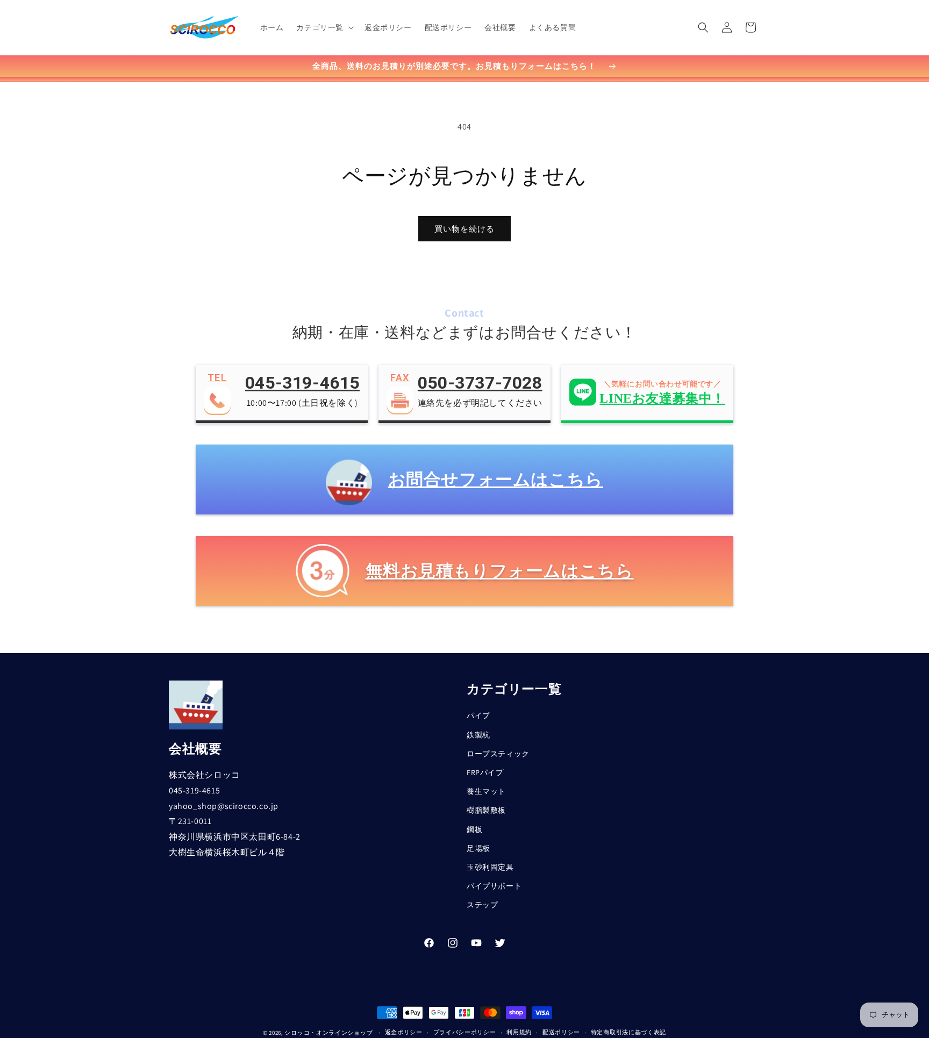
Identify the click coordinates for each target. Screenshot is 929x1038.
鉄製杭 (478, 735)
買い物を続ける (464, 229)
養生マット (486, 791)
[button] (324, 27)
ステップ (482, 905)
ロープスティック (498, 753)
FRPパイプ (485, 772)
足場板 (478, 848)
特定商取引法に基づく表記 (628, 1032)
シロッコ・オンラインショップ (328, 1032)
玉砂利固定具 (490, 867)
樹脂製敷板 (486, 810)
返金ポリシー (404, 1032)
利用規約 (519, 1032)
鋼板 (474, 829)
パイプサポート (494, 886)
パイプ (478, 716)
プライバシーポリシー (464, 1032)
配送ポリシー (561, 1032)
